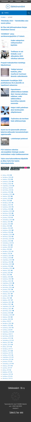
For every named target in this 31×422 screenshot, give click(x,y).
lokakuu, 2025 (7, 196)
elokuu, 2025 (7, 200)
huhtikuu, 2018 (7, 376)
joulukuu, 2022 (7, 266)
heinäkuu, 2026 (7, 177)
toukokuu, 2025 (7, 207)
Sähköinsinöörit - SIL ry (16, 387)
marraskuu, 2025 (8, 194)
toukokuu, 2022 (7, 279)
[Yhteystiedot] (15, 397)
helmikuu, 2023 (7, 262)
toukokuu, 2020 (7, 327)
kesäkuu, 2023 (7, 253)
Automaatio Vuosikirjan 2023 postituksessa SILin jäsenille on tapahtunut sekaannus (12, 83)
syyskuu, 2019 (7, 344)
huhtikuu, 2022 (7, 281)
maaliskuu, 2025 (8, 211)
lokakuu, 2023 (7, 245)
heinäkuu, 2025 (7, 203)
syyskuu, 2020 (7, 319)
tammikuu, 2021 (8, 310)
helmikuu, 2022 (7, 285)
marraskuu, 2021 (8, 291)
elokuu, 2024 (7, 226)
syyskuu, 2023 (7, 247)
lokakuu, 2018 (7, 366)
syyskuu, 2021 (7, 296)
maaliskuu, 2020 (8, 332)
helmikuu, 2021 (7, 308)
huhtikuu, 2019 (7, 355)
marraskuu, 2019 (7, 340)
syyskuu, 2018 (7, 368)
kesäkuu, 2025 (7, 205)
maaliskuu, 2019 (7, 357)
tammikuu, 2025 (8, 215)
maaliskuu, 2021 (8, 306)
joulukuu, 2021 (7, 289)
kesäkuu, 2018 (7, 372)
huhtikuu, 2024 (7, 232)
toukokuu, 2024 (7, 230)
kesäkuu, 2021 (7, 300)
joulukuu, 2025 (7, 192)
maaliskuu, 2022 (8, 283)
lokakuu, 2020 (7, 317)
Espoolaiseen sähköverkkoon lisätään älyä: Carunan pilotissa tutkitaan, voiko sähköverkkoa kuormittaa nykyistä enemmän (19, 96)
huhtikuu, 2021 (7, 304)
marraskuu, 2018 (7, 363)
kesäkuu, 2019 (7, 351)
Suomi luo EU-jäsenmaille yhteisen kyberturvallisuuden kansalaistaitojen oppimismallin (14, 132)
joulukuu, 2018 (7, 361)
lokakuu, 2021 (7, 294)
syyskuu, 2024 (7, 224)
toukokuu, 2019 (7, 353)
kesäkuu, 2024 (7, 228)
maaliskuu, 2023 (8, 260)
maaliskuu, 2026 (8, 186)
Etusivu (3, 17)
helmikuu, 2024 (7, 236)
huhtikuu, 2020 (7, 330)
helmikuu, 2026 (7, 188)
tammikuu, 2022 (8, 287)
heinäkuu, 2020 (7, 323)
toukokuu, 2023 (7, 255)
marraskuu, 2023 (7, 243)
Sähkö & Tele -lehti (16, 412)
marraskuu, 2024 (8, 219)
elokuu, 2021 (7, 298)
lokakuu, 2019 (7, 342)
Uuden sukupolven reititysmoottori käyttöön (17, 42)
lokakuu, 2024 (7, 222)
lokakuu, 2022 (7, 270)
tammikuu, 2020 (7, 336)
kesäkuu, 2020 (7, 325)
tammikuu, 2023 (8, 264)
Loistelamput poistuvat (19, 139)
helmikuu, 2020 (7, 334)
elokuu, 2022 (7, 274)
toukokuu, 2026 (7, 181)
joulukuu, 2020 (7, 313)
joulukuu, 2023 (7, 241)
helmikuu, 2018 (7, 378)
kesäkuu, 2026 (7, 179)
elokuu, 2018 (6, 370)
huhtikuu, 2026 (7, 183)
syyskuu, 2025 (7, 198)
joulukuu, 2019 (7, 338)
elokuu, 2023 (7, 249)
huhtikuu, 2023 (7, 258)
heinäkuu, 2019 (7, 349)
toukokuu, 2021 (7, 302)
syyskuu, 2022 (7, 272)
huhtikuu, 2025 (7, 209)
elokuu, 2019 (7, 346)
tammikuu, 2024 (8, 239)
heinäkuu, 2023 (7, 251)
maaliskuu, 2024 (8, 234)
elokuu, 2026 (7, 175)
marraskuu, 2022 (8, 268)
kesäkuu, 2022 (7, 277)
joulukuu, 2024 (7, 217)
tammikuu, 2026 (7, 190)
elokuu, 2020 (6, 321)
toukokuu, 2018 (7, 374)
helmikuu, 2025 (7, 213)
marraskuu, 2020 (8, 315)
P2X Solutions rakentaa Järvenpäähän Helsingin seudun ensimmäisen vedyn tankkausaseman (14, 152)
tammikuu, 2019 (7, 359)
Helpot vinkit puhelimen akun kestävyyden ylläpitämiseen (19, 110)
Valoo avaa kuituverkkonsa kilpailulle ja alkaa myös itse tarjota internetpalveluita (14, 161)
